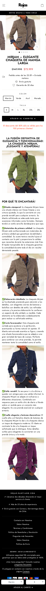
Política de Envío (23, 544)
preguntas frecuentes (23, 564)
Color (23, 94)
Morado (37, 98)
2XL (30, 109)
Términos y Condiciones (23, 528)
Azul (28, 98)
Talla (23, 105)
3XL (38, 109)
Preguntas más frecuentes (23, 536)
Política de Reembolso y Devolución (23, 532)
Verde (18, 98)
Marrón (8, 98)
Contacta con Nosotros (23, 520)
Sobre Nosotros (23, 524)
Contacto (26, 571)
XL (24, 109)
